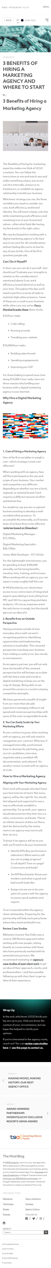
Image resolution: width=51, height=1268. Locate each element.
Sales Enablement (11, 1175)
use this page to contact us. (27, 1047)
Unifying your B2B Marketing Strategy (20, 1178)
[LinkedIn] (4, 1223)
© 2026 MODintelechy (10, 1258)
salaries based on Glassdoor (20, 527)
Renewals (39, 1172)
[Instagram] (41, 1218)
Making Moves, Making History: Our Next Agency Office (24, 1082)
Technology (8, 1204)
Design (6, 1209)
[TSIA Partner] (25, 1138)
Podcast (6, 1214)
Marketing (7, 1198)
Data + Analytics (33, 1198)
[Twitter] (33, 1218)
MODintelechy (12, 1162)
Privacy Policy (7, 1263)
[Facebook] (27, 1218)
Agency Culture (32, 1209)
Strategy (9, 57)
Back (9, 20)
